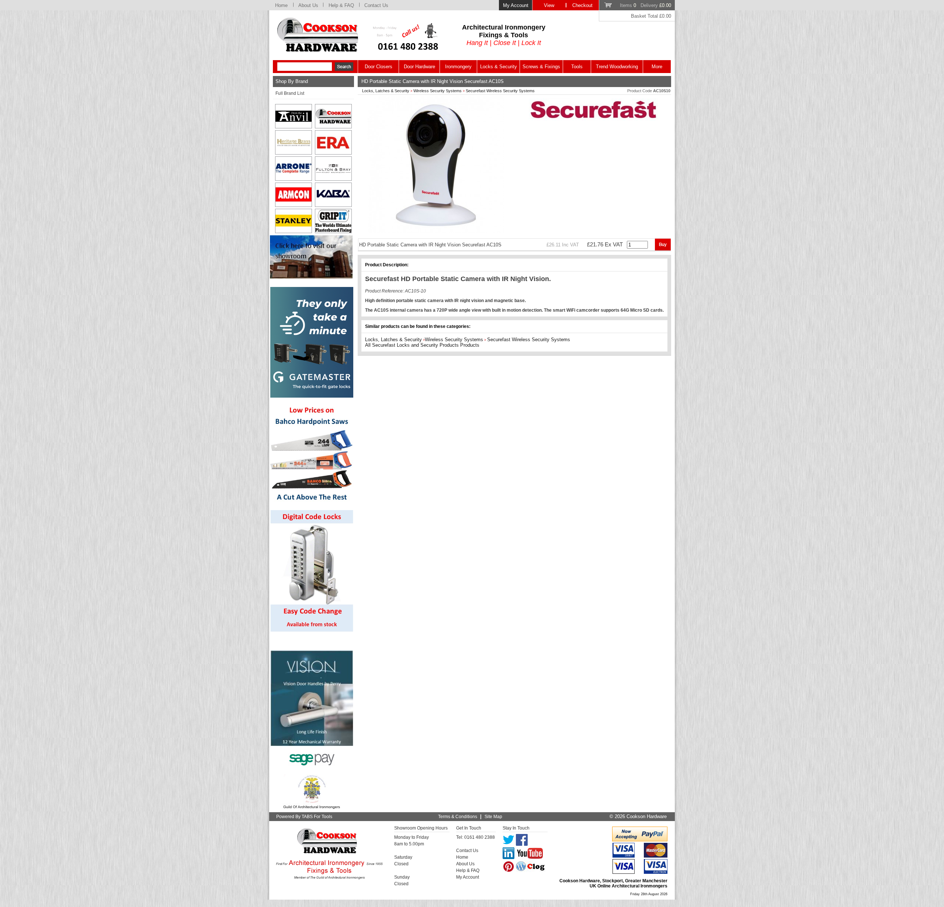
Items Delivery (645, 5)
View (549, 5)
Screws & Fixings (541, 66)
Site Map (493, 816)
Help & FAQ (341, 5)
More (657, 66)
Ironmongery (458, 66)
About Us (308, 5)
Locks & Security (498, 66)
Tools (577, 66)
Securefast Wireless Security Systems (500, 91)
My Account (515, 5)
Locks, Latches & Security (385, 91)
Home (281, 5)
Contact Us (376, 5)
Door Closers (378, 66)
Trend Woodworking (617, 66)
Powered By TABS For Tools (304, 816)
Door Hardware (419, 66)
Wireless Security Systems (437, 91)
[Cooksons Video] (311, 276)
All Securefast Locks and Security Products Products (422, 345)
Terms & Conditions (457, 816)
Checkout (582, 5)
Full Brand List (289, 93)
